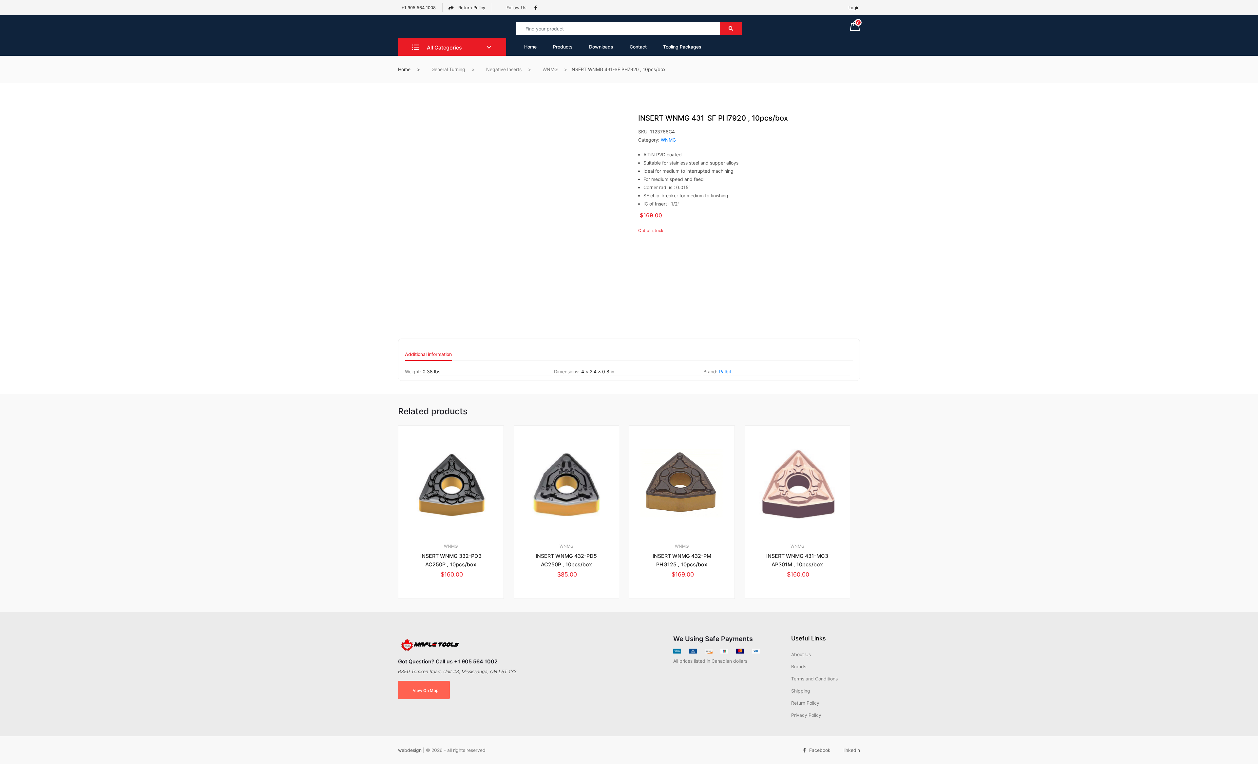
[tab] (428, 356)
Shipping (800, 691)
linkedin (852, 750)
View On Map (425, 690)
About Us (801, 654)
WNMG (550, 69)
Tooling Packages (682, 46)
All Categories (444, 47)
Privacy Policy (806, 715)
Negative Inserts (504, 69)
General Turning (448, 69)
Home (530, 46)
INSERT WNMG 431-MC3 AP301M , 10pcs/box (797, 560)
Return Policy (471, 7)
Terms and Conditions (814, 678)
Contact (638, 46)
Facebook (819, 750)
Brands (798, 666)
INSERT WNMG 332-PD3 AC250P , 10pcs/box (451, 560)
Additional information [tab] (428, 354)
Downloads (601, 46)
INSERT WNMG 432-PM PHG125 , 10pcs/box (682, 560)
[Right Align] (731, 28)
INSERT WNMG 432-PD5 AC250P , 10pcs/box (566, 560)
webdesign (410, 750)
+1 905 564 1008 (418, 7)
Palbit (725, 371)
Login (854, 7)
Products (563, 46)
